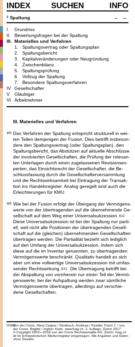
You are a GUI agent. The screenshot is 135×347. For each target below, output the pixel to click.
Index (18, 5)
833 (64, 268)
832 (122, 215)
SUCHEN (67, 5)
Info (118, 5)
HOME (11, 325)
